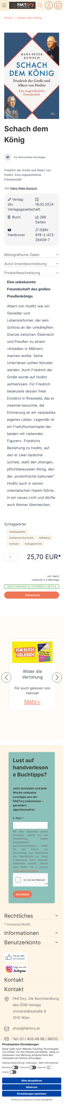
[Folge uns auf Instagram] (31, 969)
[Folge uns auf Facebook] (31, 957)
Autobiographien (17, 531)
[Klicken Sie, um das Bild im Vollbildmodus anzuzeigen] (31, 76)
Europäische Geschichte (21, 537)
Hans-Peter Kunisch (23, 188)
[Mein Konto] (49, 5)
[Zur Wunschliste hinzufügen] (7, 157)
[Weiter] (57, 677)
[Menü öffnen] (4, 5)
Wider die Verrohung (32, 674)
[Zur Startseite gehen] (22, 5)
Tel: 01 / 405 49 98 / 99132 (35, 1039)
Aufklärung (44, 537)
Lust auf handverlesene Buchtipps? (30, 767)
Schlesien (14, 543)
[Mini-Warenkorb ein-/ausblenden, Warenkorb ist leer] (58, 5)
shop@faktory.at (26, 1028)
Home (8, 17)
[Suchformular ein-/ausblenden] (40, 5)
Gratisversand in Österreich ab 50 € (31, 586)
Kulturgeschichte (33, 543)
